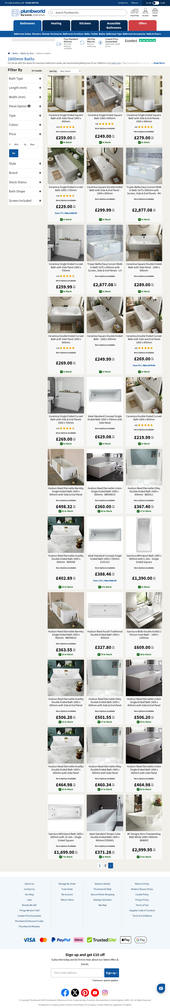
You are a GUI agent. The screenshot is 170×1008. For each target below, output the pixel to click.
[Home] (9, 53)
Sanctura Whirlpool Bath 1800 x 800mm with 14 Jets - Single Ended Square (65, 837)
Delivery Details (102, 884)
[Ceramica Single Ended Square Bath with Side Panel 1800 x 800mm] (66, 94)
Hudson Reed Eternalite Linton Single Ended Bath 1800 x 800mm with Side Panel (144, 770)
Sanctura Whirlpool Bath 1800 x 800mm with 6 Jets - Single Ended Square (144, 559)
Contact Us (123, 2)
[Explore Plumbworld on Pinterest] (85, 992)
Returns (134, 2)
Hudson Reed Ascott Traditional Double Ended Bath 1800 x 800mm (105, 635)
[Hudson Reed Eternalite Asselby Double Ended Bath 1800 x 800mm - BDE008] (66, 534)
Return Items (67, 900)
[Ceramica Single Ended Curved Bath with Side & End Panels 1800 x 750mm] (66, 395)
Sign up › (111, 973)
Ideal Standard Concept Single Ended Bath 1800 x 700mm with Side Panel (105, 419)
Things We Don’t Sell (29, 910)
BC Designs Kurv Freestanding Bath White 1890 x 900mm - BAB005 (144, 837)
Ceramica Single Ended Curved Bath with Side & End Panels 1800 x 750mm (66, 419)
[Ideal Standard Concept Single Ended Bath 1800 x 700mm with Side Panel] (105, 395)
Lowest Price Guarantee (29, 916)
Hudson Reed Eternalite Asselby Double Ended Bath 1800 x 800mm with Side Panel (66, 770)
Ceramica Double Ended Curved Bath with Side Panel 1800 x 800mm (66, 339)
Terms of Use (142, 905)
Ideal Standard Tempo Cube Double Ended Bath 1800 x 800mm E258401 (104, 837)
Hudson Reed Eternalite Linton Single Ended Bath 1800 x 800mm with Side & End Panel (144, 702)
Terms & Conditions (142, 916)
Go (13, 153)
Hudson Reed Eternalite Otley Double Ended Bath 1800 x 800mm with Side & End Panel (104, 702)
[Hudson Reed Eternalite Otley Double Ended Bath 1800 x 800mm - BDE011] (144, 467)
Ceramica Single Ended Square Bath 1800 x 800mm (105, 117)
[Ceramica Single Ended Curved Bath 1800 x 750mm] (66, 166)
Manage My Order (67, 884)
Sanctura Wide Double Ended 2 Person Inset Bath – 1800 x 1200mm (144, 635)
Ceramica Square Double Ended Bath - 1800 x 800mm (105, 338)
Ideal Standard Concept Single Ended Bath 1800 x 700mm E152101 (105, 559)
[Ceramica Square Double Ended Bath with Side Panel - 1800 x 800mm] (144, 243)
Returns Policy (142, 884)
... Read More (158, 63)
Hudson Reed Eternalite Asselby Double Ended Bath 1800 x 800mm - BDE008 (66, 559)
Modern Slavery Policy (142, 889)
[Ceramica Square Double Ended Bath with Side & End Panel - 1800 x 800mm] (105, 166)
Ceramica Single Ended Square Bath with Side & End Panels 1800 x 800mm (144, 118)
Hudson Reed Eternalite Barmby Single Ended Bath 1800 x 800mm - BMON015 (66, 635)
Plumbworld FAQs (102, 889)
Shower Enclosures (52, 34)
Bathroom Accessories (134, 34)
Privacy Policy (142, 900)
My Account (67, 894)
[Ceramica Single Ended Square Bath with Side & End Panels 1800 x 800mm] (144, 94)
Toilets (94, 34)
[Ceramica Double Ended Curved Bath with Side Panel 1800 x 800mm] (66, 315)
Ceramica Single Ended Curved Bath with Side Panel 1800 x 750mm (66, 267)
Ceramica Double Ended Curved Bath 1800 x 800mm (144, 418)
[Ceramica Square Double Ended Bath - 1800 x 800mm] (105, 315)
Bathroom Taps (114, 34)
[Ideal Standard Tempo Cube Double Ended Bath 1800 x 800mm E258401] (105, 813)
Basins (102, 34)
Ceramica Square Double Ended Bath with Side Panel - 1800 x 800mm (144, 267)
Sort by (53, 71)
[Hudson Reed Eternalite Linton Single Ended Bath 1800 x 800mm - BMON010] (105, 467)
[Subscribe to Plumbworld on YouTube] (95, 992)
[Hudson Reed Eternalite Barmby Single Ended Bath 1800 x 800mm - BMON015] (66, 610)
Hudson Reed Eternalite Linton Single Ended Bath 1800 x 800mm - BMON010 (105, 491)
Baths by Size (27, 53)
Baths (87, 34)
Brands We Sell (29, 905)
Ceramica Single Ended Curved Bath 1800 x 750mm (66, 189)
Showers (36, 34)
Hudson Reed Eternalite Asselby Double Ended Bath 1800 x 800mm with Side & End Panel (66, 702)
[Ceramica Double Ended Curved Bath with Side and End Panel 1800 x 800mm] (144, 315)
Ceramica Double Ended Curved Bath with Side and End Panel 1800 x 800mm (144, 339)
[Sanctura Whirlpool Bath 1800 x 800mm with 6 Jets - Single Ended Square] (144, 534)
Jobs (29, 900)
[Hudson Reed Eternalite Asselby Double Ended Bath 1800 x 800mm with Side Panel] (66, 745)
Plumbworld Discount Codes (29, 921)
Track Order (67, 889)
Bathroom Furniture (73, 34)
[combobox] (87, 12)
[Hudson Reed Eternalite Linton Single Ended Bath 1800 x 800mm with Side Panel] (144, 745)
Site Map (102, 905)
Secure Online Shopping (102, 894)
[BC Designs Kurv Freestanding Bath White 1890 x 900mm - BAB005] (144, 813)
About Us (29, 884)
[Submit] (52, 12)
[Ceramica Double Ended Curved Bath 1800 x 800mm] (144, 395)
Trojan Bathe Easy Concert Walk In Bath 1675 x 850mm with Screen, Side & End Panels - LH (104, 267)
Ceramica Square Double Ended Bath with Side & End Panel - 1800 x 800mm (105, 190)
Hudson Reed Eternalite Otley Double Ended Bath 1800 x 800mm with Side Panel (105, 770)
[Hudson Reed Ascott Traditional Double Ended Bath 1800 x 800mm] (105, 610)
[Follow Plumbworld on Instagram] (105, 992)
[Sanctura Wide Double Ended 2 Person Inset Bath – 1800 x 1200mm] (144, 610)
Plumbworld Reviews (29, 926)
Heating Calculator (102, 900)
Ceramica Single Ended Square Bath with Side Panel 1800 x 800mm (66, 118)
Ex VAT (163, 3)
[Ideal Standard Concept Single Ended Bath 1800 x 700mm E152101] (105, 534)
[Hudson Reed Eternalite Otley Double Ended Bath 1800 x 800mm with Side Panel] (105, 745)
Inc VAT (148, 3)
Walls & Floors (153, 34)
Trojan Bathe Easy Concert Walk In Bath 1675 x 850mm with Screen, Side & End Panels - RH (144, 190)
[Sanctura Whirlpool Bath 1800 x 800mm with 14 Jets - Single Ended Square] (66, 813)
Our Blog (29, 894)
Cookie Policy (142, 894)
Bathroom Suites (22, 34)
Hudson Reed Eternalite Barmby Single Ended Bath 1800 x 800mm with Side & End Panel (66, 491)
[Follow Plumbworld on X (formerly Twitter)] (75, 992)
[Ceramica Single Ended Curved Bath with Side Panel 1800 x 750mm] (66, 243)
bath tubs (116, 63)
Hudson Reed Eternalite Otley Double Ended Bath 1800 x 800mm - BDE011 (144, 491)
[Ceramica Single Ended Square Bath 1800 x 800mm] (105, 94)
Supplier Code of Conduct (142, 910)
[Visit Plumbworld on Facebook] (65, 992)
